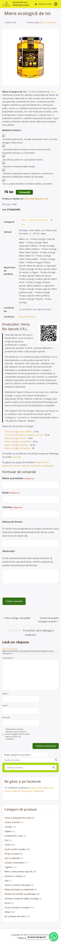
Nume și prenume (18, 478)
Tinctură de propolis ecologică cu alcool (24, 434)
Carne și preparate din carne (17, 817)
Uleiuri (7, 911)
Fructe (7, 844)
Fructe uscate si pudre (15, 849)
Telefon (12, 507)
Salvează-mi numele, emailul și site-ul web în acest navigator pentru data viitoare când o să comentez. (17, 734)
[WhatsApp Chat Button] (53, 936)
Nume (5, 694)
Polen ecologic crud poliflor (18, 441)
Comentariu (8, 658)
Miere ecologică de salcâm (17, 448)
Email (10, 492)
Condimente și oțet (13, 835)
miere (53, 91)
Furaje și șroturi (11, 853)
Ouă (6, 880)
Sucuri (7, 903)
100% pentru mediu (20, 5)
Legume (8, 867)
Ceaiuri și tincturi (12, 822)
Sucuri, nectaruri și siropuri (17, 907)
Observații (8, 551)
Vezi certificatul (49, 22)
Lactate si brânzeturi (14, 862)
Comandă (24, 192)
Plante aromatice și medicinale (19, 889)
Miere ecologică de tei (15, 438)
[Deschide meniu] (56, 4)
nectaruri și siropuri (13, 876)
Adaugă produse (45, 4)
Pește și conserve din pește (17, 885)
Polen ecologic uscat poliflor (18, 431)
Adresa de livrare (12, 521)
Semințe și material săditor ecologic (21, 898)
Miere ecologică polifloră (16, 445)
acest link (16, 457)
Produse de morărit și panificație (20, 893)
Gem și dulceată (12, 858)
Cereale (8, 826)
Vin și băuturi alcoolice (15, 916)
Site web (6, 717)
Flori (6, 840)
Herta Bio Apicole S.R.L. (36, 198)
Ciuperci (8, 831)
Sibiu (23, 224)
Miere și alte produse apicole (34, 219)
